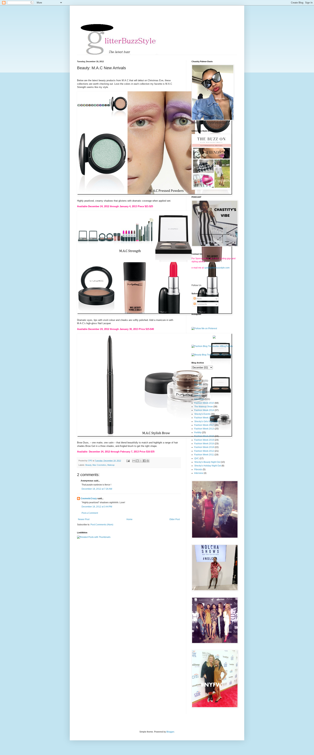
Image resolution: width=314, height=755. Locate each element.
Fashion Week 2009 (204, 417)
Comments (201, 304)
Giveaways (199, 392)
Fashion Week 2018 (204, 447)
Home (129, 519)
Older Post (174, 519)
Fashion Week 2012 (204, 451)
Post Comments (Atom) (101, 524)
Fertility (197, 432)
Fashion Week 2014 (204, 410)
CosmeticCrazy (89, 498)
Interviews (199, 399)
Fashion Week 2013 (204, 428)
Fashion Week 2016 (204, 443)
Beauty (88, 465)
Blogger (170, 732)
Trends (197, 388)
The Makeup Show (203, 406)
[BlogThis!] (137, 461)
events (197, 395)
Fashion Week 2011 (204, 454)
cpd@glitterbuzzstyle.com (217, 267)
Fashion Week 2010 (204, 403)
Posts (199, 298)
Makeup (110, 465)
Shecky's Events (202, 414)
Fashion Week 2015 (204, 436)
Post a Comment (90, 513)
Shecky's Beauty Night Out (207, 462)
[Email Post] (128, 461)
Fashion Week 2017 (204, 425)
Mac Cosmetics (99, 465)
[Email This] (134, 461)
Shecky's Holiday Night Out (207, 465)
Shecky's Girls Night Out (206, 421)
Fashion (198, 384)
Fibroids (198, 469)
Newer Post (83, 519)
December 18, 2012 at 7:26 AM (97, 489)
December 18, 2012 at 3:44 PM (97, 506)
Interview (198, 473)
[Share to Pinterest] (148, 461)
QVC (196, 458)
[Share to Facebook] (144, 461)
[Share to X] (141, 461)
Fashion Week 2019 (204, 440)
